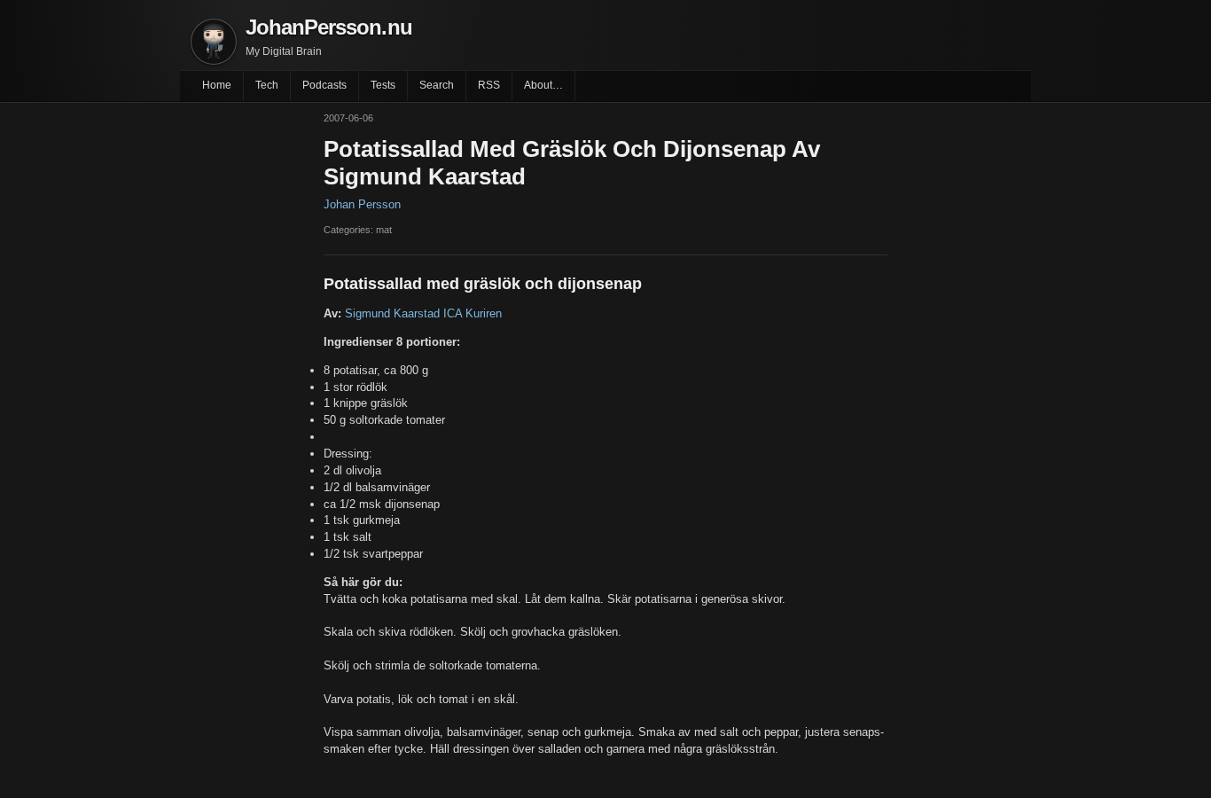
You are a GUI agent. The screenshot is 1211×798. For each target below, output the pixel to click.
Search (436, 85)
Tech (266, 85)
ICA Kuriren (472, 313)
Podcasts (324, 85)
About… (543, 85)
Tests (383, 85)
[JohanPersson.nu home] (214, 42)
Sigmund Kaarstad (392, 313)
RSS (489, 85)
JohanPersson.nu (329, 27)
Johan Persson (362, 204)
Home (216, 85)
